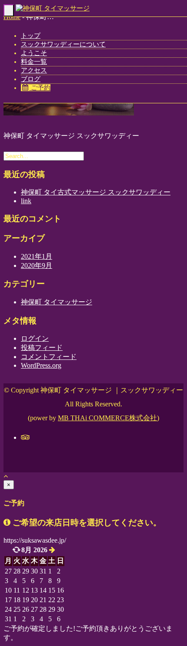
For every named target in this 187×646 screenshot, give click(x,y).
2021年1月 (36, 256)
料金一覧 (34, 61)
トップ (30, 35)
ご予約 (39, 87)
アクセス (34, 70)
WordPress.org (41, 365)
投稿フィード (42, 347)
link (26, 200)
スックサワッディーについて (63, 44)
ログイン (35, 338)
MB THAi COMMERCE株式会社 (107, 418)
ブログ (30, 79)
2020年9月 (36, 265)
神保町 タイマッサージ (56, 302)
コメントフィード (49, 356)
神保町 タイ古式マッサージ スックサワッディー (95, 192)
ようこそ (34, 52)
